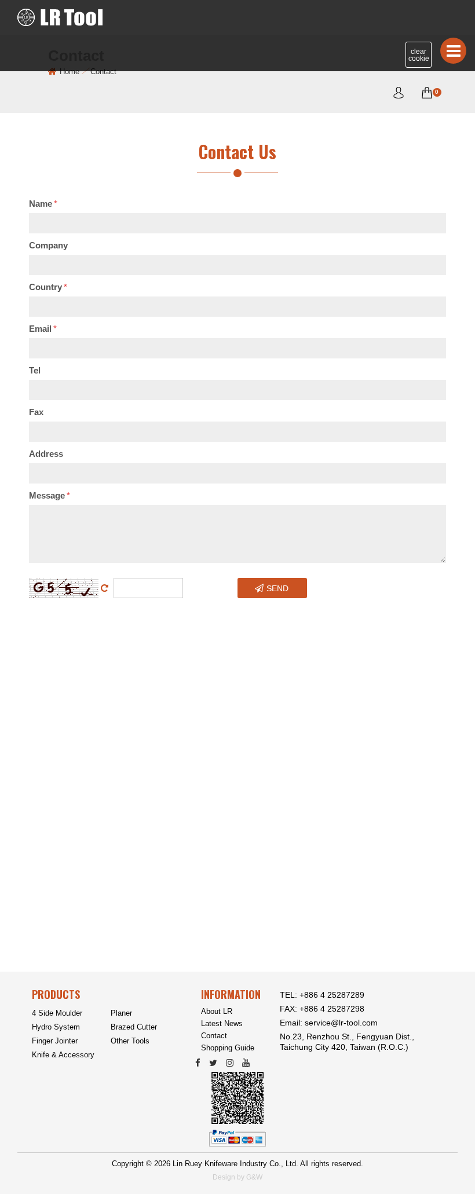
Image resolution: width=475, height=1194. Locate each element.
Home (69, 71)
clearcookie (418, 55)
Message (49, 495)
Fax (36, 412)
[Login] (398, 95)
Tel (35, 370)
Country (48, 287)
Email (43, 329)
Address (46, 454)
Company (48, 245)
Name (43, 203)
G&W (254, 1177)
